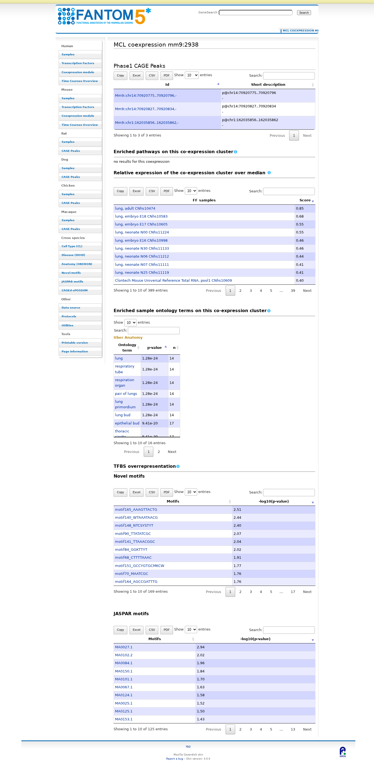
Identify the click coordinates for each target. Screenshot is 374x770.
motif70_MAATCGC (131, 574)
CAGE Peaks (71, 150)
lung (119, 358)
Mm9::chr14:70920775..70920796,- (146, 95)
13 (293, 729)
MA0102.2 (124, 655)
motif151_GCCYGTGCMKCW (139, 566)
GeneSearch (207, 12)
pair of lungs (126, 394)
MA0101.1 (124, 679)
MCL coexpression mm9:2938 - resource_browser (101, 13)
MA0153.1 (124, 719)
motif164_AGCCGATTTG (136, 582)
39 (293, 291)
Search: (255, 75)
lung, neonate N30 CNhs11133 (142, 248)
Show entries (193, 75)
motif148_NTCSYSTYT (134, 525)
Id (167, 84)
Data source (71, 307)
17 (293, 592)
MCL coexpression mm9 (297, 30)
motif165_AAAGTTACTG (136, 509)
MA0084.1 (124, 663)
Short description (268, 84)
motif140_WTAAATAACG (136, 517)
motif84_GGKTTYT (131, 549)
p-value (154, 348)
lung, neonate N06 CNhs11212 (142, 256)
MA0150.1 (124, 671)
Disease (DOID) (73, 254)
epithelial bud (127, 423)
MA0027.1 (124, 647)
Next (307, 291)
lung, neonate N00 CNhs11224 (142, 232)
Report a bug (174, 758)
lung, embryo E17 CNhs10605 (141, 224)
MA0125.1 (124, 711)
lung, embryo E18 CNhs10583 (141, 216)
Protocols (69, 316)
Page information (75, 351)
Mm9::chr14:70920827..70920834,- (146, 109)
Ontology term (127, 347)
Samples (68, 54)
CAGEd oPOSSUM (75, 290)
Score (305, 200)
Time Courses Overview (80, 80)
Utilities (67, 325)
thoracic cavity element (122, 436)
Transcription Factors (78, 63)
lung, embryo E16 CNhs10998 (141, 240)
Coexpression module (78, 72)
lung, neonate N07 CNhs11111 (142, 265)
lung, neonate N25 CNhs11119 (142, 272)
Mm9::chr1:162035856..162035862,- (147, 123)
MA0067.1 (124, 687)
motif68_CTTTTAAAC (133, 557)
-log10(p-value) (274, 501)
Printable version (75, 342)
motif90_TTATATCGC (133, 534)
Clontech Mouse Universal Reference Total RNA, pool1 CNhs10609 (173, 280)
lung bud (122, 415)
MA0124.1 (124, 695)
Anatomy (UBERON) (77, 264)
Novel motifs (71, 272)
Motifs (173, 501)
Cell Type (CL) (72, 246)
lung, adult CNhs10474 (135, 208)
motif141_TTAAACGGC (135, 542)
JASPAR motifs (72, 281)
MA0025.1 (124, 703)
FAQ (188, 746)
